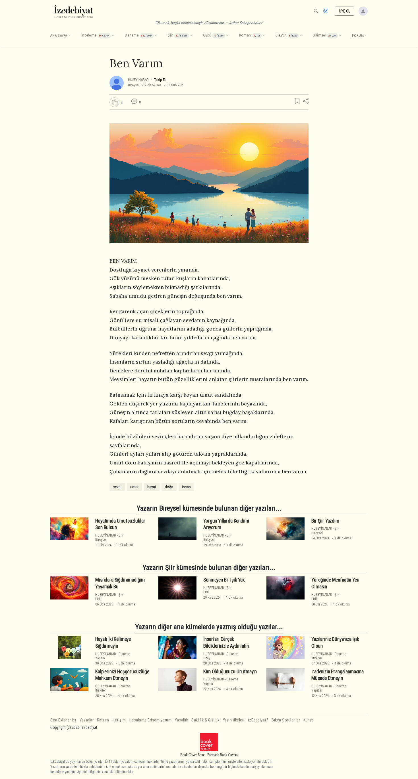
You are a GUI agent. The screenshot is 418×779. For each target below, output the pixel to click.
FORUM (358, 36)
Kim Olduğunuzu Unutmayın (230, 671)
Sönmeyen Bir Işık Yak (224, 580)
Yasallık (181, 720)
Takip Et (159, 80)
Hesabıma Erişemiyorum (150, 720)
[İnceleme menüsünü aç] (113, 35)
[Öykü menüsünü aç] (227, 35)
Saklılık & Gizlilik (205, 720)
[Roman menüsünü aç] (264, 35)
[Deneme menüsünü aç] (156, 35)
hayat (151, 487)
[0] (114, 102)
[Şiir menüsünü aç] (191, 35)
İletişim (119, 720)
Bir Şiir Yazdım (325, 521)
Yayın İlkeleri (234, 720)
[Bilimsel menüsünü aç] (340, 35)
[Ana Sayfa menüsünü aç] (69, 35)
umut (134, 487)
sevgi (117, 487)
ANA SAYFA (58, 36)
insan (186, 487)
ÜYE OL (344, 11)
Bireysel (133, 85)
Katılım (103, 720)
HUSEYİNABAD (138, 80)
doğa (169, 487)
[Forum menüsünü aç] (366, 35)
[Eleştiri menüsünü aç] (301, 35)
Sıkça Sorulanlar (286, 720)
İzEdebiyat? (258, 720)
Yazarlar (87, 720)
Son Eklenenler (63, 720)
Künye (308, 720)
